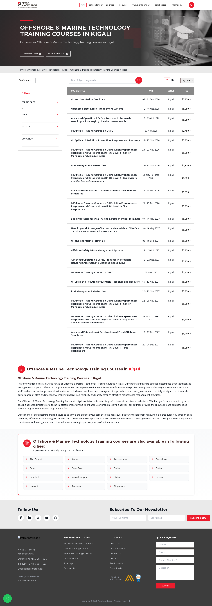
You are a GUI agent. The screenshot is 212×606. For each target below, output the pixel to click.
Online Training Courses (76, 548)
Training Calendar (140, 5)
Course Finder (95, 5)
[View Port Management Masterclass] (130, 165)
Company (177, 5)
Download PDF (30, 53)
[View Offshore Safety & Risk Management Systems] (130, 108)
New (83, 5)
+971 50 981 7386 (37, 558)
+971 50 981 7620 (37, 563)
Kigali (65, 69)
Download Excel (56, 53)
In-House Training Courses (78, 553)
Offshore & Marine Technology (43, 69)
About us (115, 543)
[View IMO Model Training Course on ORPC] (130, 130)
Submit (165, 585)
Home (21, 69)
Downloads (116, 568)
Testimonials (116, 563)
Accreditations (117, 548)
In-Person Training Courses (78, 543)
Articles (114, 558)
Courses (110, 5)
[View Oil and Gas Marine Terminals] (130, 99)
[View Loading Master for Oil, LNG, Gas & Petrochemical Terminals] (130, 218)
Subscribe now (198, 517)
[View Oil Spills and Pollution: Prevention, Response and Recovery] (130, 140)
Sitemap (68, 563)
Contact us (116, 553)
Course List (70, 568)
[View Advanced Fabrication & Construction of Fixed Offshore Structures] (130, 192)
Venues (122, 5)
